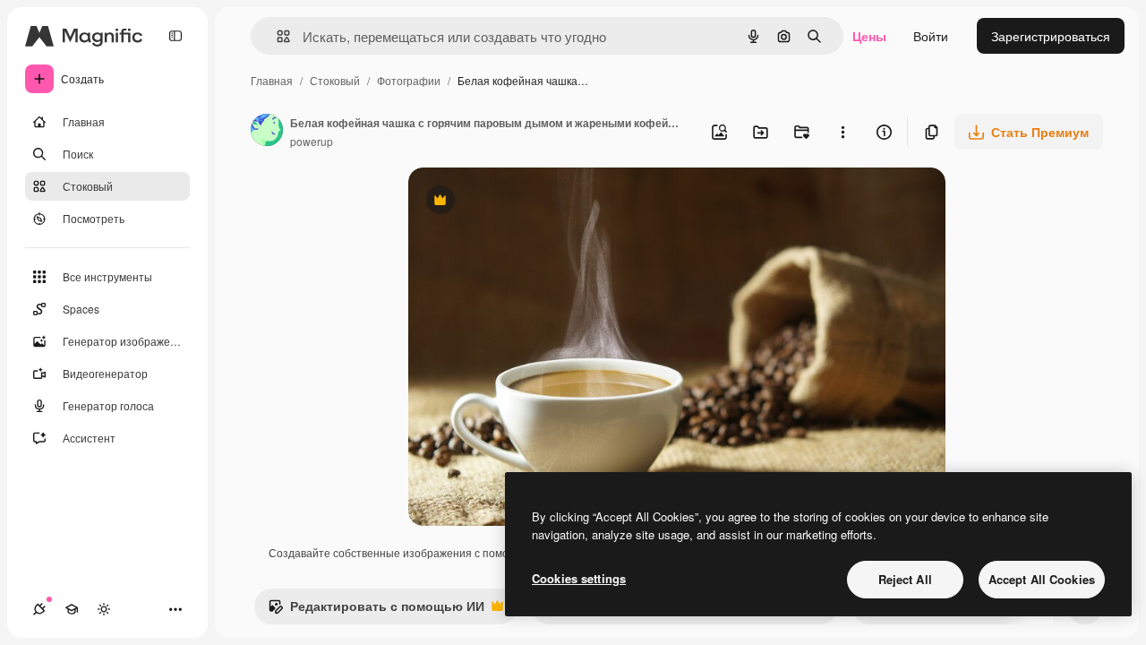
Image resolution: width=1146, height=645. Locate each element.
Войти (930, 36)
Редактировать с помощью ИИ (376, 610)
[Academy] (71, 609)
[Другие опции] (842, 132)
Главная (272, 80)
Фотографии (408, 80)
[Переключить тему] (104, 609)
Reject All (905, 579)
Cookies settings (579, 578)
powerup (311, 141)
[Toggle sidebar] (175, 36)
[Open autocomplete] (276, 36)
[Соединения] (39, 609)
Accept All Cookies (1041, 579)
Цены (869, 36)
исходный (528, 202)
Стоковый (335, 80)
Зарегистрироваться (1050, 36)
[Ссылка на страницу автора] (267, 132)
